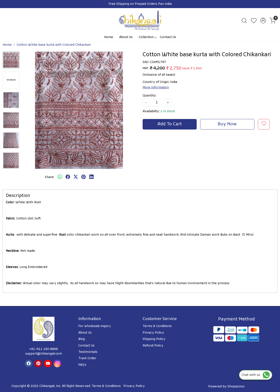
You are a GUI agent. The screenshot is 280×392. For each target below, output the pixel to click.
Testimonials (87, 352)
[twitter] (76, 177)
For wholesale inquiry (94, 326)
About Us (126, 37)
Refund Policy (153, 346)
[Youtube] (48, 363)
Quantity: (149, 96)
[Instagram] (58, 363)
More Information (156, 88)
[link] (244, 21)
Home (108, 37)
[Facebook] (29, 363)
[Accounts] (263, 20)
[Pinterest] (38, 363)
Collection (146, 37)
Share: (49, 177)
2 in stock (168, 111)
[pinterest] (84, 177)
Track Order (87, 358)
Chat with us (252, 375)
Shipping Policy (154, 339)
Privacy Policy (153, 333)
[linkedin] (91, 177)
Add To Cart (170, 124)
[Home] (140, 20)
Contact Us (168, 37)
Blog (81, 339)
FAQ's (82, 365)
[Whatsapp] (60, 177)
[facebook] (68, 177)
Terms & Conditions (157, 326)
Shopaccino (236, 387)
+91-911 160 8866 (43, 349)
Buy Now (227, 124)
